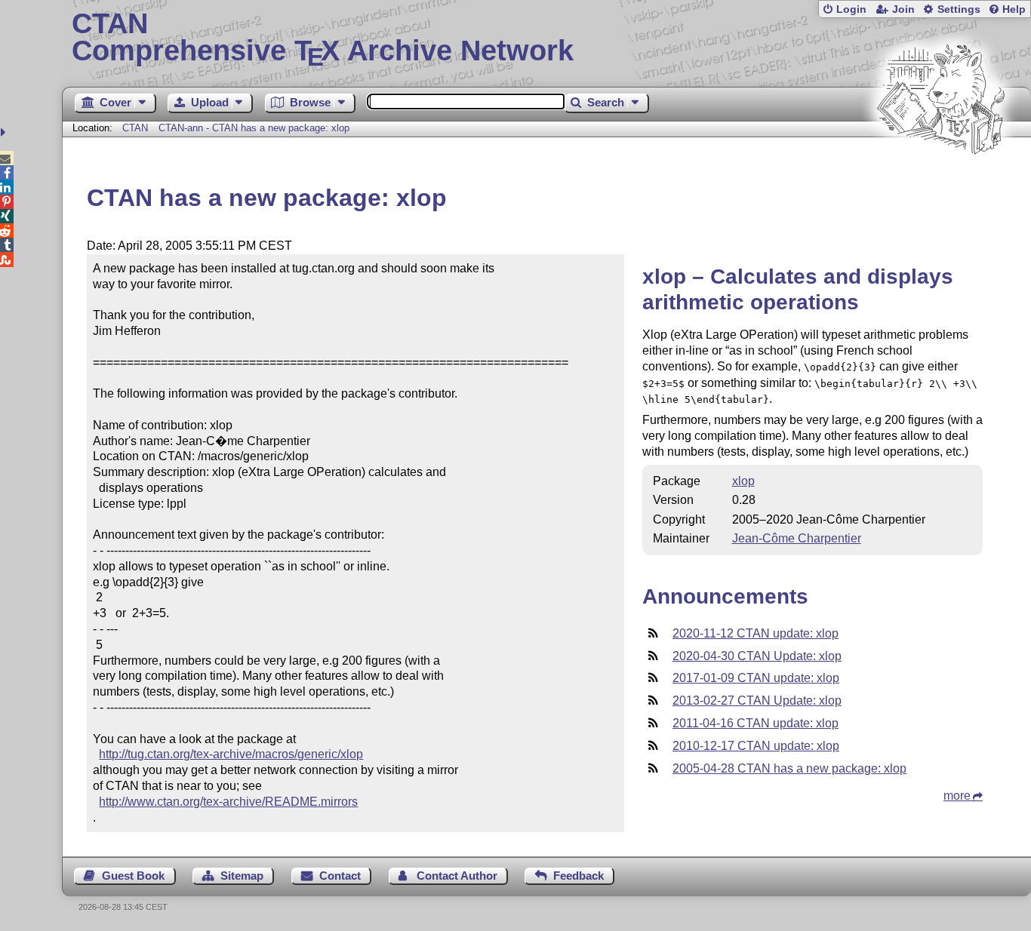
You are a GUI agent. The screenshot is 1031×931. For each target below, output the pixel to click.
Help (1014, 9)
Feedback (578, 875)
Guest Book (133, 875)
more (957, 795)
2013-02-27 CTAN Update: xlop (757, 700)
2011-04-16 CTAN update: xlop (755, 723)
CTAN (135, 128)
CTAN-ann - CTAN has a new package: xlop (253, 128)
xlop (743, 481)
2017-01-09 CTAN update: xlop (755, 677)
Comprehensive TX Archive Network (323, 38)
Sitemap (241, 875)
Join (903, 9)
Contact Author (457, 875)
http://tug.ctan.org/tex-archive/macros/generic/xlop (231, 754)
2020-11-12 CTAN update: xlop (755, 633)
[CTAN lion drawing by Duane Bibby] (940, 183)
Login (851, 9)
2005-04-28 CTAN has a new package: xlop (789, 768)
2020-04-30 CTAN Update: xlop (757, 656)
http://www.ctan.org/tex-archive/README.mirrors (228, 801)
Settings (958, 9)
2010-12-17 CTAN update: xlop (755, 745)
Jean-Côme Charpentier (796, 538)
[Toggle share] (5, 132)
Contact (340, 875)
